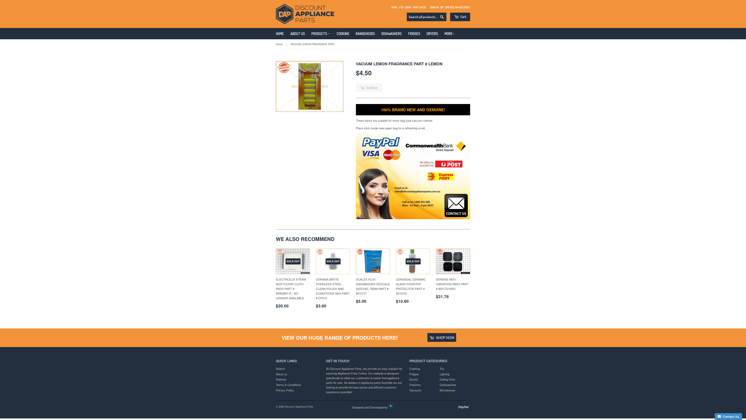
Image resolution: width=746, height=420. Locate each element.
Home (279, 44)
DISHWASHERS (391, 34)
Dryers (413, 379)
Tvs (442, 369)
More (448, 34)
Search (280, 369)
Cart (463, 17)
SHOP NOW (444, 337)
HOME (280, 34)
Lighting (444, 374)
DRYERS (432, 34)
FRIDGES (414, 34)
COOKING (343, 34)
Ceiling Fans (447, 379)
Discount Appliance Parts (299, 406)
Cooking (414, 369)
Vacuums (415, 390)
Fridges (414, 374)
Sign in (434, 7)
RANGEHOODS (365, 34)
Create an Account (457, 7)
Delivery (281, 379)
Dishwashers (448, 385)
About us (281, 374)
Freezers (415, 385)
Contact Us (730, 416)
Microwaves (447, 390)
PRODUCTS (319, 34)
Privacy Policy (285, 390)
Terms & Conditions (288, 385)
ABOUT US (297, 34)
